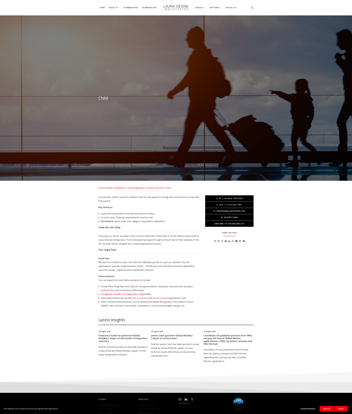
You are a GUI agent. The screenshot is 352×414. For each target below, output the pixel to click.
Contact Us (231, 7)
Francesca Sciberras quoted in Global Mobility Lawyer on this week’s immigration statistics (122, 338)
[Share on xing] (240, 241)
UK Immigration (130, 7)
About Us (113, 7)
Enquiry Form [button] (231, 217)
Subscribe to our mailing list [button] (229, 224)
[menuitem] (102, 7)
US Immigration (149, 7)
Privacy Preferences (308, 409)
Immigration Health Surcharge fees (119, 294)
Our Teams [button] (214, 7)
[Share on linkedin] (229, 241)
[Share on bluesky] (236, 241)
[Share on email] (243, 241)
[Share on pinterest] (225, 241)
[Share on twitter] (218, 241)
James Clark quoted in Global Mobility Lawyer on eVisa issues (172, 337)
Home (102, 7)
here (132, 286)
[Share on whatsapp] (232, 241)
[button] (240, 7)
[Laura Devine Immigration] (176, 7)
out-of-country (160, 298)
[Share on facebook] (215, 241)
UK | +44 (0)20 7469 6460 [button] (231, 198)
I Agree (340, 409)
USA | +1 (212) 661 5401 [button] (230, 205)
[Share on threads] (222, 241)
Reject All (326, 409)
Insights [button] (199, 7)
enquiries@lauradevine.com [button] (231, 211)
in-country (142, 298)
